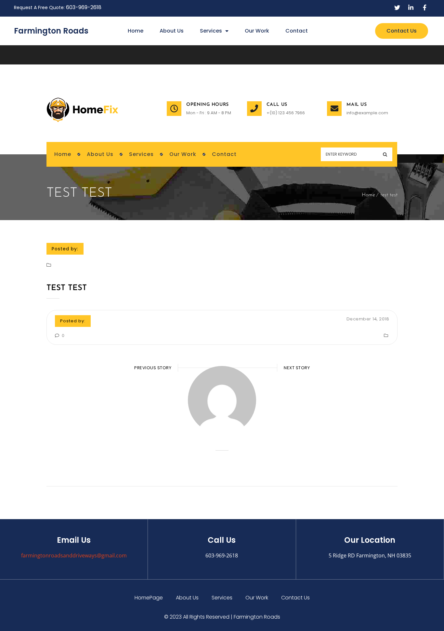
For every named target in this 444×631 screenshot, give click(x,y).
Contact (296, 31)
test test (66, 288)
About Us (172, 31)
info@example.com (367, 113)
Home (135, 31)
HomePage (149, 597)
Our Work (257, 31)
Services (211, 31)
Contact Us (295, 597)
